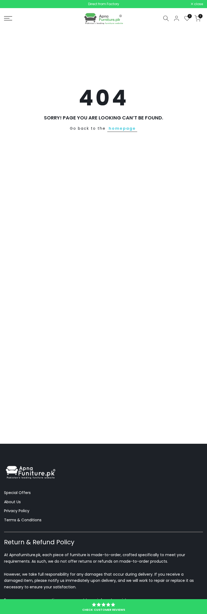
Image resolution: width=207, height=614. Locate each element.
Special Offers (17, 492)
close (11, 4)
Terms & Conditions (23, 520)
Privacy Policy (16, 510)
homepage (122, 128)
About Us (12, 502)
